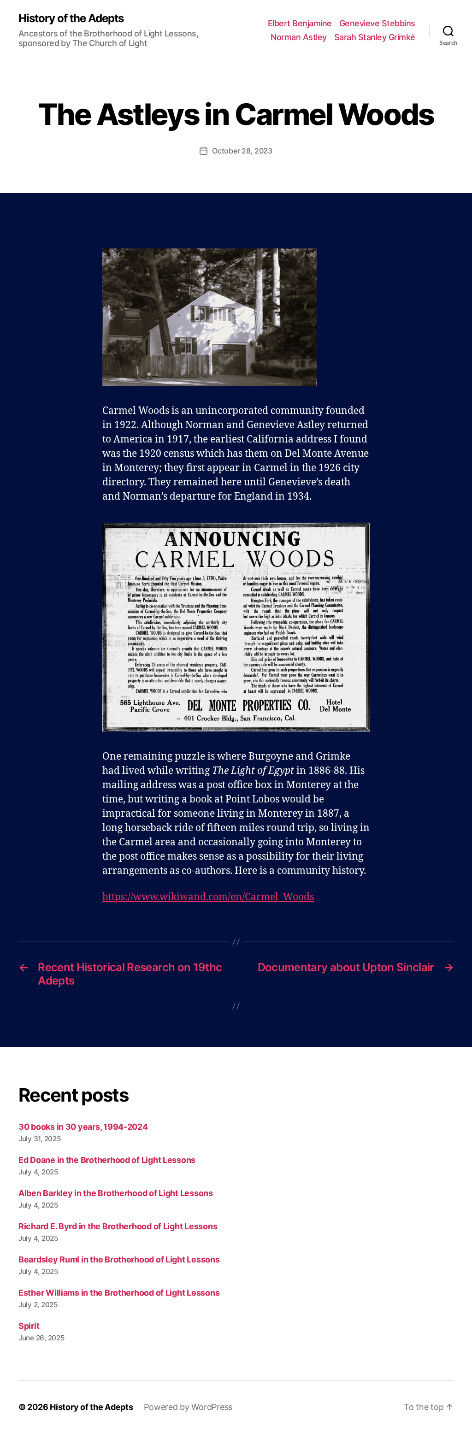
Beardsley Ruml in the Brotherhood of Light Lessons (119, 1259)
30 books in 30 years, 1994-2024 (83, 1127)
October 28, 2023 (242, 150)
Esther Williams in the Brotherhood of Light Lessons (118, 1292)
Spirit (28, 1326)
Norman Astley (299, 37)
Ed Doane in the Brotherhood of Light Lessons (106, 1160)
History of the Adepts (71, 18)
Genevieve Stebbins (377, 23)
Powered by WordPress (188, 1407)
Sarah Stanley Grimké (374, 37)
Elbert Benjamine (300, 23)
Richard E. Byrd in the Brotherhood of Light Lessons (117, 1226)
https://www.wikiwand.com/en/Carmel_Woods (208, 897)
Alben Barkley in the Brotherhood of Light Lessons (115, 1193)
